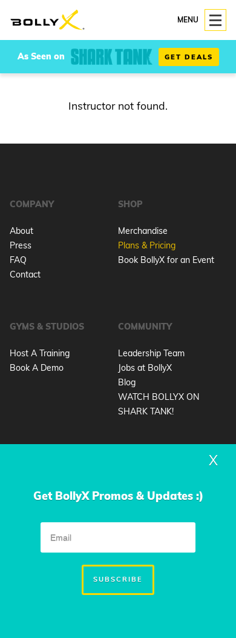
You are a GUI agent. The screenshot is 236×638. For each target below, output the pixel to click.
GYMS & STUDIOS (47, 326)
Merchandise (143, 230)
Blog (127, 382)
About (21, 230)
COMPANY (32, 204)
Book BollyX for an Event (166, 259)
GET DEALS (189, 57)
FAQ (18, 259)
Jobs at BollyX (145, 367)
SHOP (130, 204)
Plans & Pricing (146, 245)
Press (20, 245)
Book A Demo (37, 367)
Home (47, 20)
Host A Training (40, 353)
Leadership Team (151, 353)
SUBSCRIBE (118, 579)
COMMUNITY (145, 326)
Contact (25, 274)
